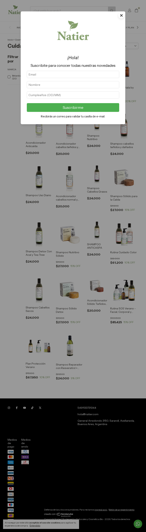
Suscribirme (73, 107)
